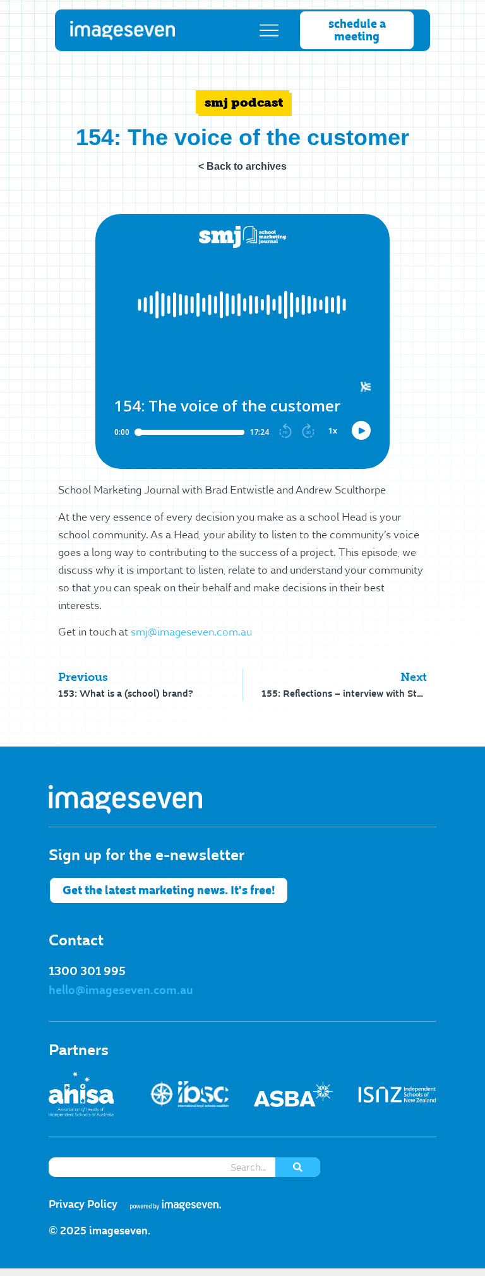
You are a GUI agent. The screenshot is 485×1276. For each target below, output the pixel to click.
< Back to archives (242, 166)
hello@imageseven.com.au (121, 990)
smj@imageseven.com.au (191, 632)
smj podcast (244, 102)
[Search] (297, 1167)
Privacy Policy (83, 1204)
